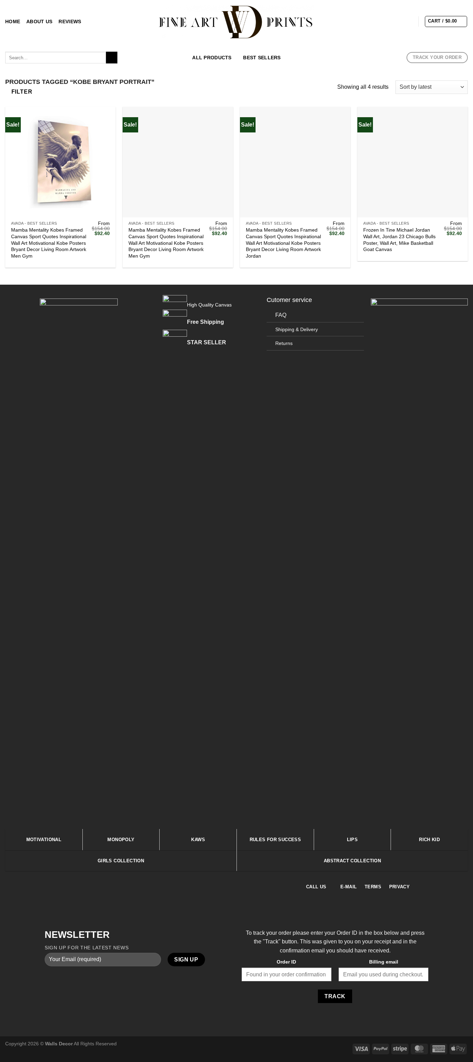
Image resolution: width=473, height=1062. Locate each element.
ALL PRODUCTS (211, 57)
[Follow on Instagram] (381, 21)
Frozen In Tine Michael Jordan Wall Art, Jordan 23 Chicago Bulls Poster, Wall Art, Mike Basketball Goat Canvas (399, 239)
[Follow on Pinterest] (408, 21)
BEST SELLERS (261, 57)
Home (12, 21)
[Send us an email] (399, 21)
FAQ (280, 315)
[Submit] (111, 57)
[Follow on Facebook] (372, 21)
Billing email (383, 962)
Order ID (286, 962)
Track (334, 996)
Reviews (70, 21)
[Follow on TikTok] (390, 21)
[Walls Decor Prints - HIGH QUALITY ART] (237, 22)
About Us (39, 21)
